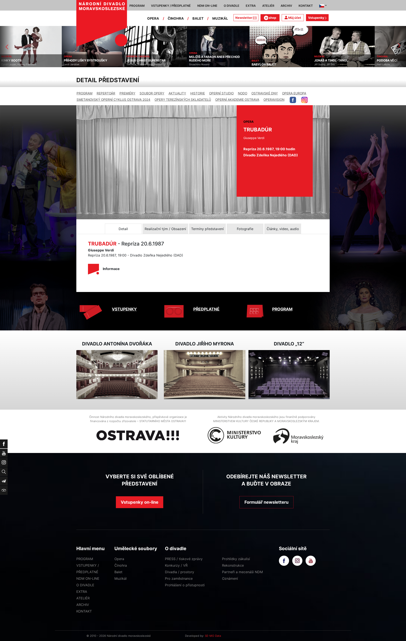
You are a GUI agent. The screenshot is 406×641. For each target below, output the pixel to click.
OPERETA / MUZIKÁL (76, 56)
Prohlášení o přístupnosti (185, 585)
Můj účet (294, 17)
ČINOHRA (176, 18)
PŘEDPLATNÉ (206, 309)
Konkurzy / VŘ (176, 565)
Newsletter (243, 17)
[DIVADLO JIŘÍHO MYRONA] (204, 374)
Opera (119, 559)
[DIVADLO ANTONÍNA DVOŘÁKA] (117, 374)
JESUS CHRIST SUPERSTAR (84, 60)
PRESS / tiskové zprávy (184, 559)
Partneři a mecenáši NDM (242, 572)
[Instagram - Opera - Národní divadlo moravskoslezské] (304, 100)
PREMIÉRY (127, 93)
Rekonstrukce (233, 565)
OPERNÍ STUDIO (221, 93)
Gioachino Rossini (137, 64)
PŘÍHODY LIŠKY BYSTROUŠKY (23, 60)
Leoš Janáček (10, 64)
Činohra (120, 565)
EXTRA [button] (251, 5)
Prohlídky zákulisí (236, 559)
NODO (242, 93)
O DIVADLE (85, 585)
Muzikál (120, 578)
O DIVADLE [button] (231, 5)
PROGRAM (84, 93)
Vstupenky (316, 17)
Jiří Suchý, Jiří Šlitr (262, 64)
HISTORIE (197, 93)
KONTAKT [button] (306, 5)
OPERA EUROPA (294, 93)
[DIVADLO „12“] (289, 374)
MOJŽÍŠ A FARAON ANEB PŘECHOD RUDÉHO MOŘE (152, 58)
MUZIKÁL (220, 18)
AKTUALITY (177, 93)
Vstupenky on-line (139, 502)
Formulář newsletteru (266, 502)
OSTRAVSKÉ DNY (264, 93)
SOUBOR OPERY (152, 93)
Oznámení (230, 578)
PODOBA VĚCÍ (325, 60)
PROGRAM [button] (137, 5)
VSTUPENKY (124, 309)
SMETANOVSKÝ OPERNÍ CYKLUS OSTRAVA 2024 (113, 100)
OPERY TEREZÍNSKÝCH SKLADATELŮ (183, 100)
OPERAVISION (273, 100)
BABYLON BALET (202, 64)
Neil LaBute (321, 64)
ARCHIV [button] (286, 5)
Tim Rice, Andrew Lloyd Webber (83, 64)
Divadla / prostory (179, 572)
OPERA (153, 18)
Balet (118, 572)
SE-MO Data (213, 635)
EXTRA (81, 591)
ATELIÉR (83, 598)
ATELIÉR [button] (268, 5)
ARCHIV (82, 605)
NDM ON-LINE (87, 578)
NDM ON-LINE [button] (207, 5)
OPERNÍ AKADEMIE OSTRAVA (237, 100)
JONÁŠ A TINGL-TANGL (269, 60)
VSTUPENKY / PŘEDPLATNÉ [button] (171, 5)
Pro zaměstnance (179, 578)
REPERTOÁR (106, 93)
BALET (198, 18)
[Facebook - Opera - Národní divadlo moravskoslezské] (293, 100)
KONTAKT (84, 611)
